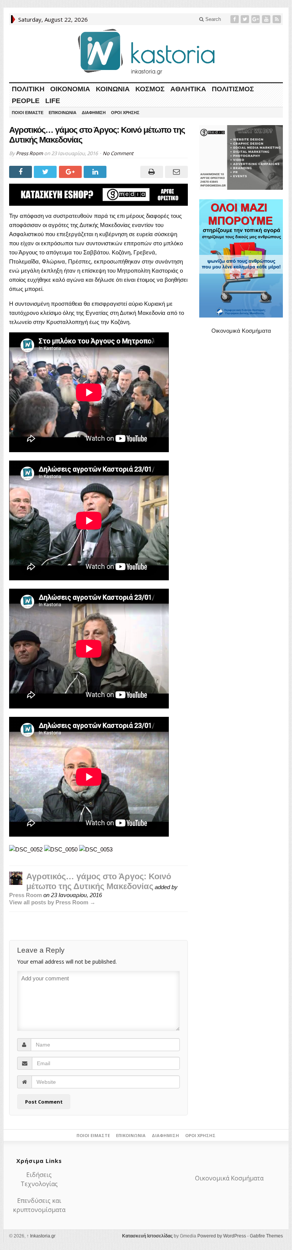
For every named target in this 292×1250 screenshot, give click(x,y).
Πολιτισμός (233, 89)
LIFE (52, 101)
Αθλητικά (188, 89)
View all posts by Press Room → (52, 902)
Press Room (29, 153)
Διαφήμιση (94, 112)
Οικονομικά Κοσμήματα (241, 330)
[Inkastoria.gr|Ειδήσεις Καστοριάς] (146, 52)
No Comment (118, 153)
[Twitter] (245, 19)
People (26, 101)
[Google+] (256, 19)
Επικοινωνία (62, 112)
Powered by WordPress (221, 1236)
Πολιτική (28, 89)
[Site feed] (277, 19)
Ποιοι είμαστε (27, 112)
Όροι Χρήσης (125, 112)
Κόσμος (150, 89)
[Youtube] (267, 19)
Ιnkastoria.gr (41, 1236)
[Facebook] (235, 19)
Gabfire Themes (266, 1236)
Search (212, 19)
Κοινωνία (113, 89)
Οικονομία (70, 89)
